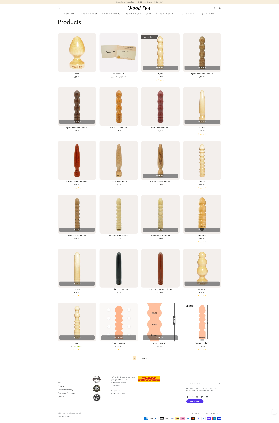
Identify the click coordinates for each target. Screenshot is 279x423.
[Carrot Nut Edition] (119, 160)
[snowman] (202, 268)
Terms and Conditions (66, 393)
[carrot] (202, 106)
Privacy (61, 386)
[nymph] (77, 268)
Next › (144, 358)
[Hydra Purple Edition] (160, 106)
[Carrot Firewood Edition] (77, 160)
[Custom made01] (119, 322)
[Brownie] (77, 52)
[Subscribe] (220, 383)
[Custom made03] (202, 322)
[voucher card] (119, 52)
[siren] (77, 322)
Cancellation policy (65, 390)
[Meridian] (202, 214)
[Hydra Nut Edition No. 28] (202, 52)
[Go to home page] (139, 7)
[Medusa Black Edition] (77, 214)
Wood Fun (66, 413)
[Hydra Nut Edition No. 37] (77, 106)
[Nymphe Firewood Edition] (160, 268)
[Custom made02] (160, 322)
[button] (59, 7)
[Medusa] (202, 160)
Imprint (60, 382)
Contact (61, 397)
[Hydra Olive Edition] (119, 106)
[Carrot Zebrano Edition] (160, 160)
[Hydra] (160, 52)
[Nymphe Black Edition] (119, 268)
